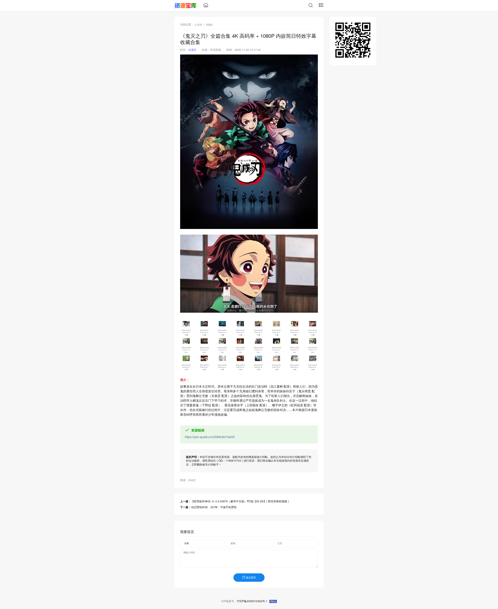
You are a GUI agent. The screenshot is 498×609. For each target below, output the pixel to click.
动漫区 (209, 24)
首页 (200, 24)
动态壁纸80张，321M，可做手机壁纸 (214, 507)
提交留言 (250, 577)
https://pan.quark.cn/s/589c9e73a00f (210, 437)
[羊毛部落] (185, 5)
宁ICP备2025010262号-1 (252, 601)
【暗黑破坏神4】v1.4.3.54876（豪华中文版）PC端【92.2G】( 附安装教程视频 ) (240, 501)
